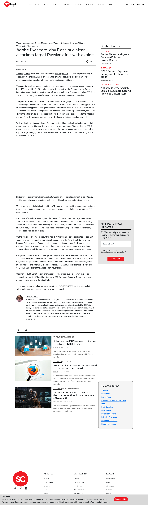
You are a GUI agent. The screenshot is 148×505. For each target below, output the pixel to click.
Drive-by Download (109, 417)
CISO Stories (34, 4)
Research (108, 482)
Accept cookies (120, 499)
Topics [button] (45, 4)
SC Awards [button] (101, 4)
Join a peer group (79, 489)
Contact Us (47, 486)
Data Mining (106, 410)
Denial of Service (108, 414)
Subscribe (116, 259)
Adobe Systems (23, 74)
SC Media (46, 478)
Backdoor (105, 394)
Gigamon (73, 92)
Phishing (81, 43)
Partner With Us (78, 493)
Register (140, 4)
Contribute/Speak (79, 482)
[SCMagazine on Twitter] (20, 488)
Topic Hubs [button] (56, 4)
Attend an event (78, 486)
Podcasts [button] (78, 4)
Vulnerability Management (27, 46)
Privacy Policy (119, 252)
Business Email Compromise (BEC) (113, 402)
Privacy (46, 493)
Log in (132, 4)
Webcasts (109, 489)
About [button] (112, 4)
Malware (73, 43)
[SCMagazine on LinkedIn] (26, 488)
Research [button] (89, 4)
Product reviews (110, 478)
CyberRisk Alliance (49, 482)
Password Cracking (109, 420)
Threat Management (25, 43)
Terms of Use (109, 252)
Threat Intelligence (61, 43)
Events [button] (67, 4)
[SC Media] (11, 4)
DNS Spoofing (107, 407)
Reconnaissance (108, 424)
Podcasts (108, 493)
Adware (104, 390)
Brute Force (106, 397)
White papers (110, 486)
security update (61, 74)
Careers (46, 489)
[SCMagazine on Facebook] (15, 488)
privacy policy (85, 502)
